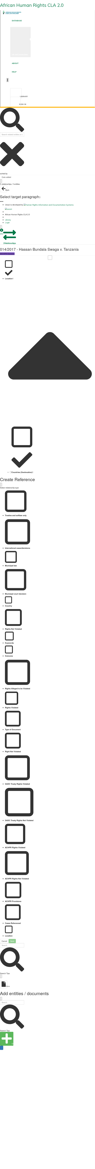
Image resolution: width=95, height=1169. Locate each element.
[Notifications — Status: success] (7, 80)
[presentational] (93, 177)
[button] (1, 232)
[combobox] (47, 177)
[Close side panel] (1, 227)
